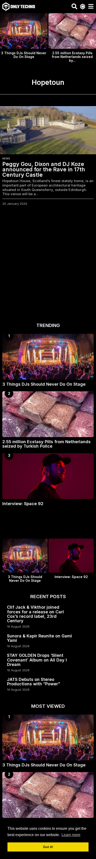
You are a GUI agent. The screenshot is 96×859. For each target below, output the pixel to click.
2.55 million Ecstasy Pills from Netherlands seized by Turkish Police (46, 444)
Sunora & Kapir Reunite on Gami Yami (39, 638)
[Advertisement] (48, 265)
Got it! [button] (48, 847)
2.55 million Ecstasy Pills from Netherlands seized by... (72, 56)
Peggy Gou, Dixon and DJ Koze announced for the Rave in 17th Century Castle (43, 169)
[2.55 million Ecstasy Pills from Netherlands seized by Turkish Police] (48, 414)
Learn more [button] (71, 835)
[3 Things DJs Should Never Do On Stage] (48, 357)
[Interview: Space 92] (48, 476)
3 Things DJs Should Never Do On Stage (23, 55)
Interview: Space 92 (22, 503)
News (6, 158)
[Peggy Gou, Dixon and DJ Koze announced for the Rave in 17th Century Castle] (48, 130)
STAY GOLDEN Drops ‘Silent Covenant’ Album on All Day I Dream (37, 660)
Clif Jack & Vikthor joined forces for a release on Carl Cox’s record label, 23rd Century (35, 614)
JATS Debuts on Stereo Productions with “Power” (33, 681)
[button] (74, 6)
